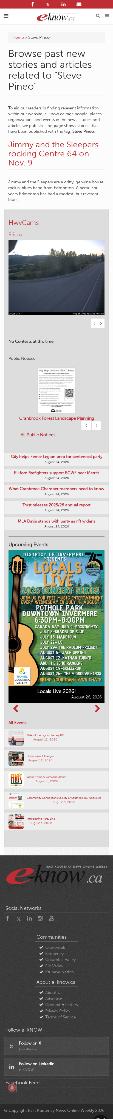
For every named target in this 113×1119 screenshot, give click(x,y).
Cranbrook (55, 947)
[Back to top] (102, 1108)
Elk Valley (54, 965)
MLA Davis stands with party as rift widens (56, 521)
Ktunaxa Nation (59, 971)
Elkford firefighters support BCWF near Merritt (56, 472)
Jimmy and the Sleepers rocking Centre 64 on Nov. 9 (53, 154)
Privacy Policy (57, 1011)
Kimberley (54, 953)
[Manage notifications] (12, 1087)
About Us (54, 992)
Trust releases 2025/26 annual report (56, 504)
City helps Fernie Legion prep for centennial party (56, 456)
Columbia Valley (60, 959)
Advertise (53, 998)
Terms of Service (60, 1017)
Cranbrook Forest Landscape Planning (56, 418)
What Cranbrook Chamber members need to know (56, 488)
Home (18, 37)
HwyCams (24, 222)
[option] (56, 274)
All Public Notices (38, 434)
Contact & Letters (61, 1004)
